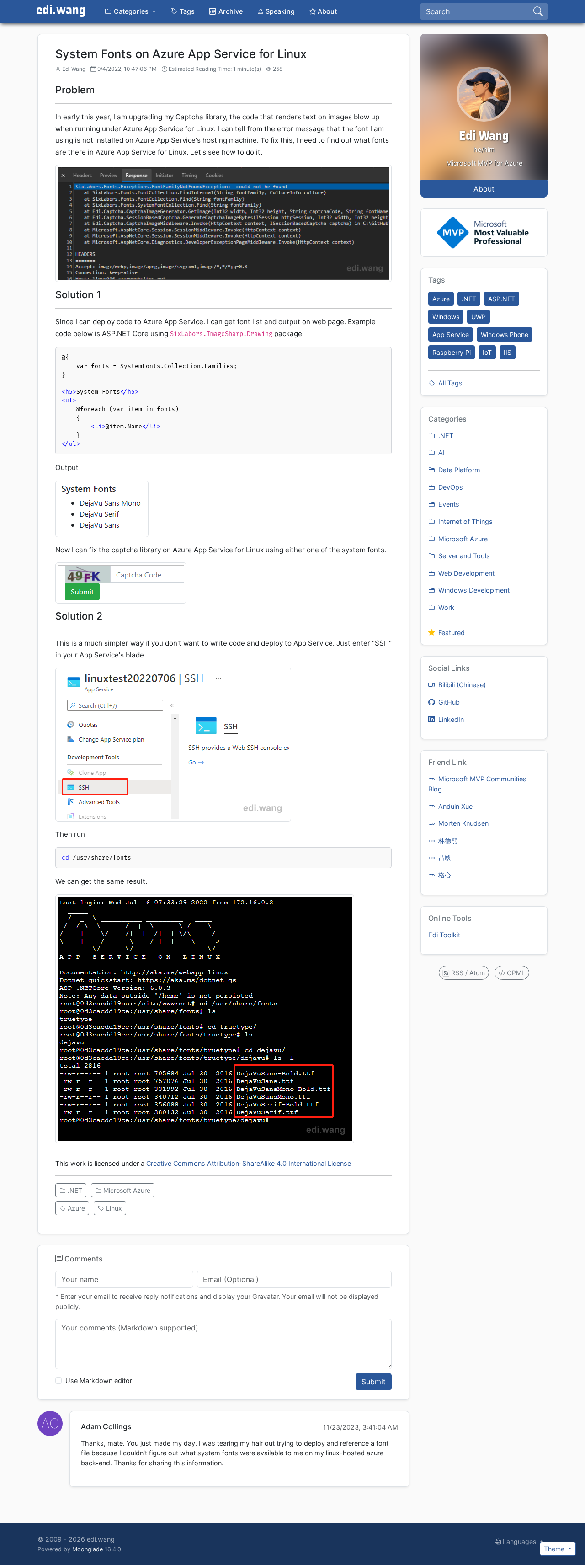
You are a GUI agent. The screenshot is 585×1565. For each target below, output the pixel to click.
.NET (74, 1190)
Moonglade (87, 1549)
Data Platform (458, 470)
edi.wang (61, 10)
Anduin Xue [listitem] (454, 806)
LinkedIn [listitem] (450, 719)
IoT (487, 352)
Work (445, 607)
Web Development (465, 573)
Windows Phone (504, 334)
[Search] (538, 11)
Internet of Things (464, 521)
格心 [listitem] (443, 875)
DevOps (449, 487)
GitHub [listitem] (448, 702)
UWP (478, 316)
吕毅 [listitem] (443, 857)
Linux (113, 1208)
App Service (450, 334)
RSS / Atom (467, 973)
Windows (445, 316)
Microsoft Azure (125, 1190)
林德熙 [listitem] (446, 840)
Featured (450, 632)
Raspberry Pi (451, 352)
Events (447, 504)
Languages (519, 1541)
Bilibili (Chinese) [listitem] (461, 685)
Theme (555, 1549)
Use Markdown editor (98, 1380)
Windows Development (473, 590)
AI (440, 452)
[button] (130, 11)
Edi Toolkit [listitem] (444, 935)
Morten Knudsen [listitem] (462, 823)
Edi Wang (484, 136)
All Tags (449, 383)
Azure (75, 1208)
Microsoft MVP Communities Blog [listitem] (477, 784)
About (484, 188)
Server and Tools (463, 556)
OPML (515, 973)
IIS (507, 352)
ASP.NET (501, 299)
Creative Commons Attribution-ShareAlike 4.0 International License (248, 1163)
